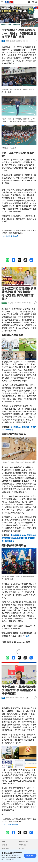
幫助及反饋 (22, 845)
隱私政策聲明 (5, 848)
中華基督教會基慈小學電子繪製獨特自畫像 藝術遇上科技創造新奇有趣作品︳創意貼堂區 (19, 538)
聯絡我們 (4, 841)
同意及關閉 (29, 856)
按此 (27, 636)
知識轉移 (4, 303)
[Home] (9, 2)
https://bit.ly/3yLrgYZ (10, 236)
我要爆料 (21, 848)
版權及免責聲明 (23, 841)
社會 (3, 41)
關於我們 (4, 845)
